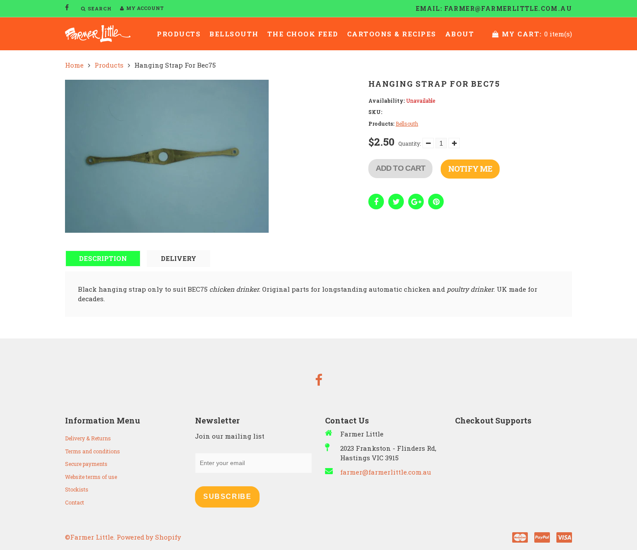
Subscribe (227, 496)
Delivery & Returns (88, 438)
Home (74, 65)
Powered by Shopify (149, 537)
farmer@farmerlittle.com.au (385, 472)
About (459, 33)
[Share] (376, 201)
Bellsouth (234, 33)
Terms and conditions (92, 451)
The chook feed (302, 33)
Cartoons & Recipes (391, 33)
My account (145, 8)
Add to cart (400, 168)
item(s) (537, 33)
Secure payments (86, 463)
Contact (74, 502)
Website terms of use (91, 476)
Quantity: (409, 143)
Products (179, 33)
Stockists (76, 489)
